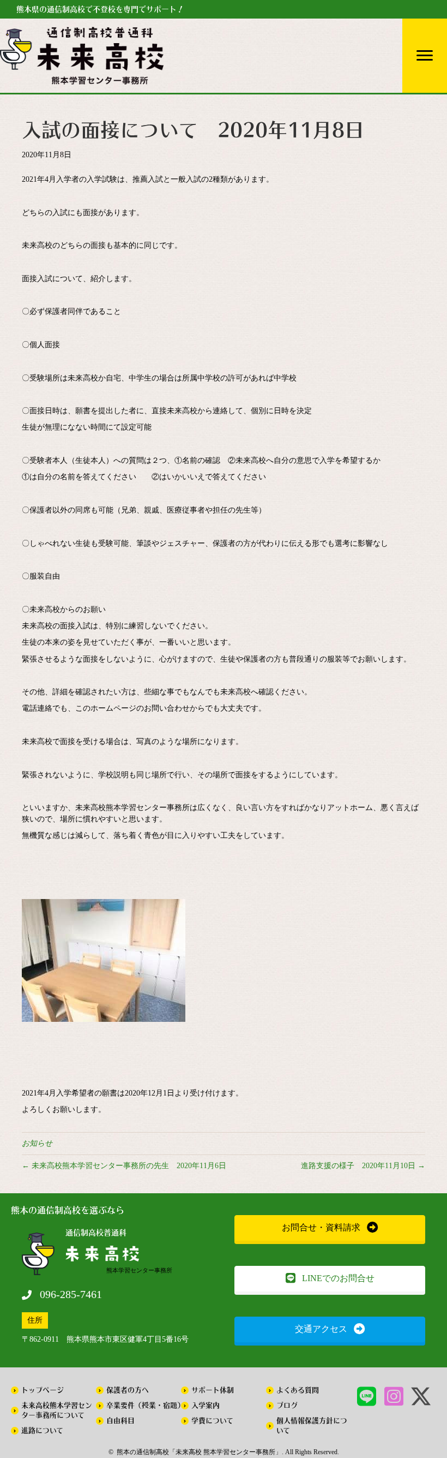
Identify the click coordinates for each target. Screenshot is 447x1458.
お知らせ (37, 1143)
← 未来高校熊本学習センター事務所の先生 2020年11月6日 (124, 1166)
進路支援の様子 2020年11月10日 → (363, 1166)
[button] (329, 1228)
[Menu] (424, 55)
